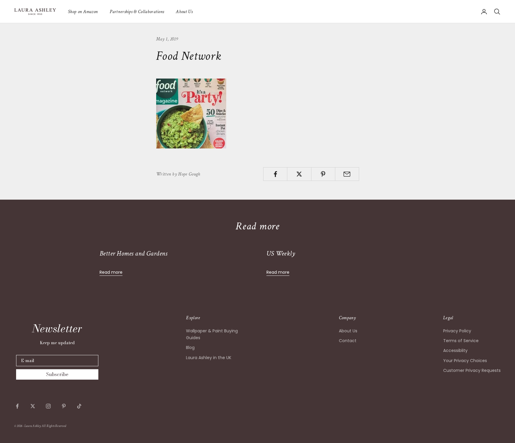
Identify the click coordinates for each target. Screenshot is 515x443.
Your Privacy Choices (465, 361)
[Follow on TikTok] (79, 406)
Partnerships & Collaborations (137, 12)
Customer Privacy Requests (472, 370)
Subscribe (57, 374)
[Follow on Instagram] (48, 406)
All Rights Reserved (54, 426)
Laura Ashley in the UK (208, 358)
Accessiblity (455, 350)
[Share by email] (347, 174)
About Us (184, 12)
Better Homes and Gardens (133, 253)
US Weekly (280, 253)
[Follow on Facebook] (17, 406)
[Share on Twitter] (299, 174)
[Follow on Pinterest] (64, 406)
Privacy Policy (457, 331)
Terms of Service (461, 341)
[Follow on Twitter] (33, 406)
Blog (190, 347)
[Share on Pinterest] (323, 174)
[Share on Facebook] (275, 174)
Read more (111, 272)
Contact (347, 341)
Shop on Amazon (83, 12)
